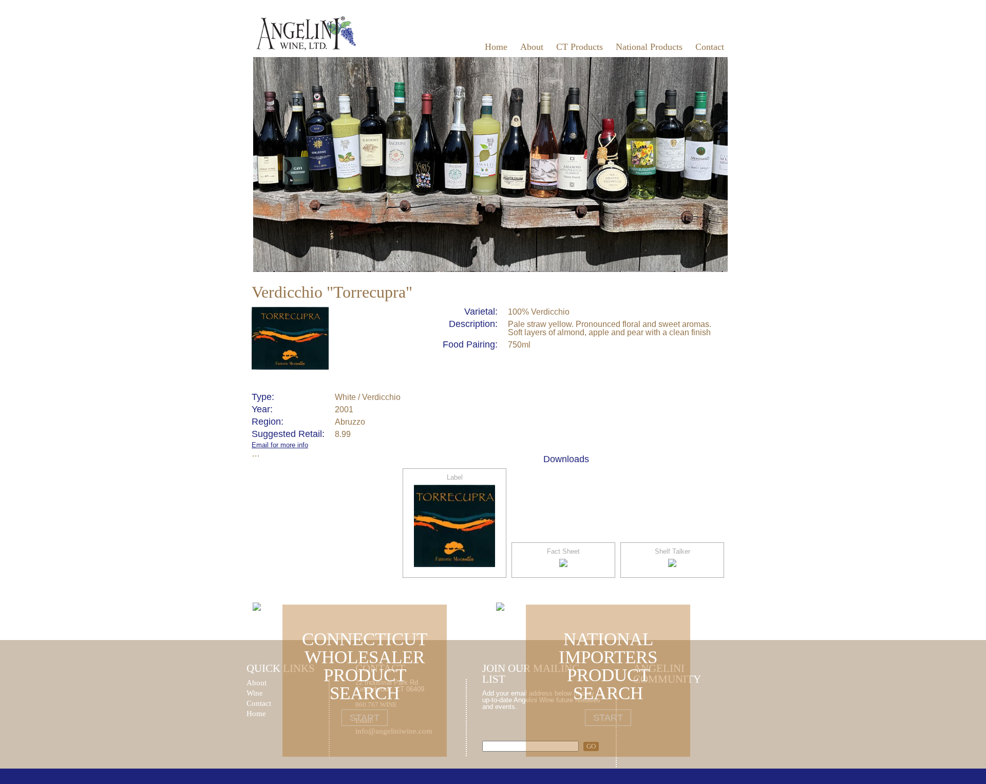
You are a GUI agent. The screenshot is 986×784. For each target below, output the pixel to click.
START (365, 718)
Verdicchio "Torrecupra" (332, 292)
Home (496, 47)
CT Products (579, 47)
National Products (649, 47)
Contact (709, 47)
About (531, 47)
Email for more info (280, 445)
